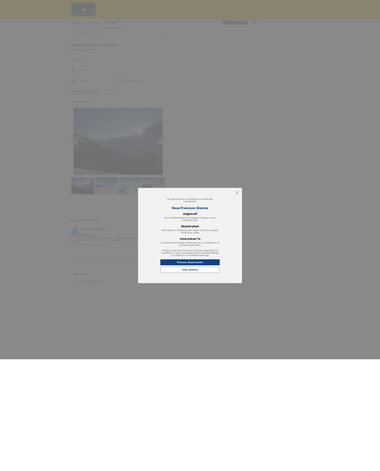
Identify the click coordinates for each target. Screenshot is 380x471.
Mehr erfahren (190, 270)
